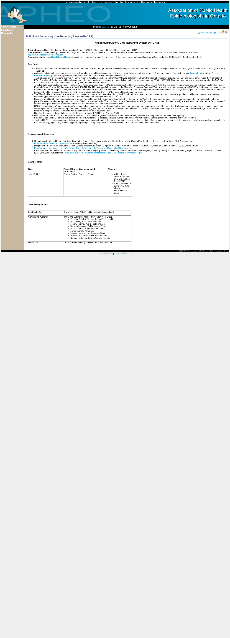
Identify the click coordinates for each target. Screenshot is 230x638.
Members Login (126, 254)
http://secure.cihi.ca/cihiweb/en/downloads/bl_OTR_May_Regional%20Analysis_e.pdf (103, 153)
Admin (116, 254)
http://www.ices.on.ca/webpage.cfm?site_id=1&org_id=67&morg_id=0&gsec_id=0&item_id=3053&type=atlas (83, 148)
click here (106, 27)
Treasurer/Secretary (105, 254)
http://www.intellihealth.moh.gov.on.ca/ (45, 55)
